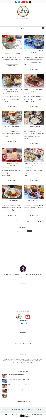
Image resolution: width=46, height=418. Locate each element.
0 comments (17, 53)
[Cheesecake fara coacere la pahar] (12, 42)
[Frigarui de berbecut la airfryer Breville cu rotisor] (34, 80)
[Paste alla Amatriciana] (12, 192)
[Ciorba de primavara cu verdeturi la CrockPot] (34, 42)
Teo (12, 53)
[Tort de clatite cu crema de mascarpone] (12, 155)
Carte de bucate (13, 409)
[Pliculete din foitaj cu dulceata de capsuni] (34, 155)
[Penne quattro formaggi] (34, 118)
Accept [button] (22, 416)
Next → (40, 221)
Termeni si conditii (26, 409)
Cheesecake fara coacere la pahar (12, 51)
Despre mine (23, 277)
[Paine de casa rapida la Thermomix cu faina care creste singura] (12, 80)
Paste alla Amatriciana (12, 200)
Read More (27, 416)
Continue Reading (12, 65)
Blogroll (33, 409)
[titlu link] (23, 319)
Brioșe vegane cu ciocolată (34, 200)
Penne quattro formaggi (34, 126)
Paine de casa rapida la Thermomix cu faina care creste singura (22, 384)
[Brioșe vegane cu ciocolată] (34, 192)
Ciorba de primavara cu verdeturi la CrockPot (18, 379)
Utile (19, 409)
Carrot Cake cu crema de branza (12, 126)
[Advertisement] (23, 23)
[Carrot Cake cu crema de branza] (12, 118)
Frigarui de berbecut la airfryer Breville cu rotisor (19, 389)
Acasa (6, 409)
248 (28, 221)
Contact (39, 409)
